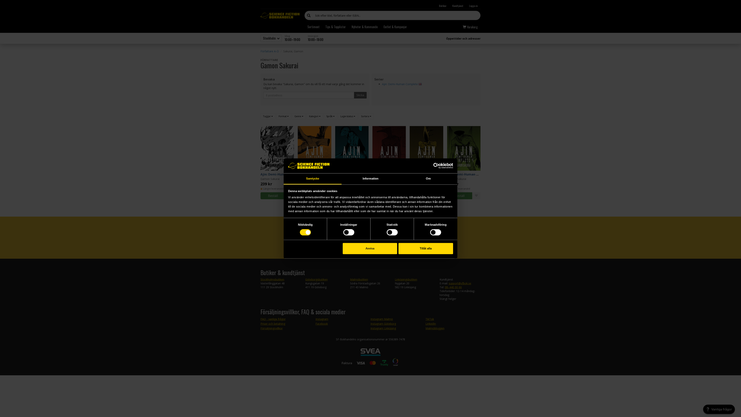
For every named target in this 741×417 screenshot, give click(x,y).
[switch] (348, 232)
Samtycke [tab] (312, 178)
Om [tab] (428, 178)
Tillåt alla (426, 248)
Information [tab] (370, 178)
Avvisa (369, 248)
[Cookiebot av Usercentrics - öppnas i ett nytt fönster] (436, 166)
